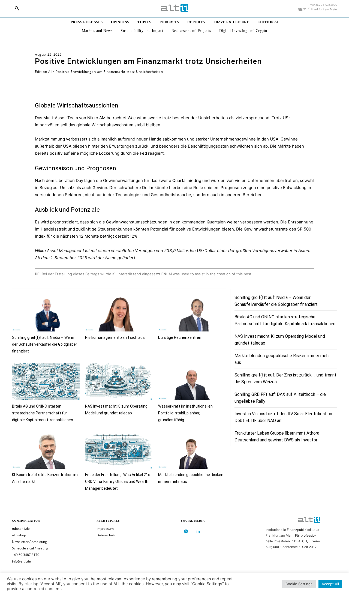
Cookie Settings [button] (298, 584)
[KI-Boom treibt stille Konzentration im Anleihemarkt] (46, 450)
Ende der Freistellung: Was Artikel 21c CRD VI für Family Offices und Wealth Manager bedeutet (117, 482)
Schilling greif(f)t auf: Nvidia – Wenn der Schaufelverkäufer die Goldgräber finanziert (44, 344)
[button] (17, 8)
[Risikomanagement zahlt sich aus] (119, 313)
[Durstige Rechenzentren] (192, 313)
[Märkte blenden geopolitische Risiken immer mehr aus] (192, 450)
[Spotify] (186, 531)
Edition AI (43, 71)
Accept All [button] (330, 584)
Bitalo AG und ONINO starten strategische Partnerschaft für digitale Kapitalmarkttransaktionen (42, 413)
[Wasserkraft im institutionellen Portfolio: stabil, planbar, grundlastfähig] (192, 381)
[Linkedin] (198, 531)
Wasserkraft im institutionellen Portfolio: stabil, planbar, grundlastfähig (185, 413)
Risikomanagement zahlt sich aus (115, 337)
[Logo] (174, 8)
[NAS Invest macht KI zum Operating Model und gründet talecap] (119, 381)
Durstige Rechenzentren (179, 337)
